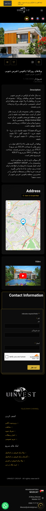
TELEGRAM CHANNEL (30, 409)
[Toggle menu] (42, 10)
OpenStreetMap (28, 249)
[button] (5, 505)
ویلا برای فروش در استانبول (15, 453)
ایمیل (37, 343)
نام (39, 321)
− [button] (9, 207)
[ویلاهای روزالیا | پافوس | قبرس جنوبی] (23, 222)
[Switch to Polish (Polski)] (32, 19)
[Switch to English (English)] (43, 19)
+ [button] (9, 203)
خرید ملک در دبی (11, 465)
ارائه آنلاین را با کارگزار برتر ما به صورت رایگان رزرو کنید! (30, 3)
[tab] (39, 62)
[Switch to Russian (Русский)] (38, 19)
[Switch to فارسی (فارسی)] (27, 19)
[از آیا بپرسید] (40, 505)
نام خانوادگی (36, 331)
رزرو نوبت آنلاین (11, 423)
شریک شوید (7, 3)
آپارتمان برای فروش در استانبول (16, 457)
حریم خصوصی (10, 439)
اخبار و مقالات (10, 435)
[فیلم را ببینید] (23, 276)
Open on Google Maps (32, 196)
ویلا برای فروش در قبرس (14, 461)
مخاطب (8, 427)
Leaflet (19, 249)
